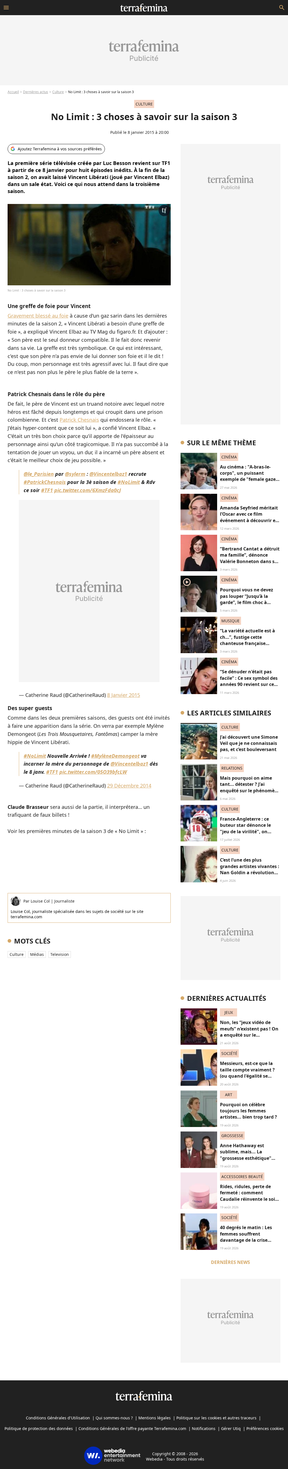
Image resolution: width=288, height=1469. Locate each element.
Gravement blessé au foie (38, 315)
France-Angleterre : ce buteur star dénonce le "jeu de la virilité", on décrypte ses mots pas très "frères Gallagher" (249, 831)
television (59, 954)
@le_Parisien (39, 473)
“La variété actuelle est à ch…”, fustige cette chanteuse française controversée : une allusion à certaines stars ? (250, 643)
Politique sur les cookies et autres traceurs (216, 1417)
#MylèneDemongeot (115, 755)
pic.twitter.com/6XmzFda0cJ (87, 490)
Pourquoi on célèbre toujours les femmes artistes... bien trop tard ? (248, 1110)
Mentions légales (154, 1417)
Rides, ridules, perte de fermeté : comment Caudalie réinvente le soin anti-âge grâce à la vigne (249, 1195)
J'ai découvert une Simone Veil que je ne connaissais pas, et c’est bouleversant (249, 743)
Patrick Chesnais (79, 419)
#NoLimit (129, 482)
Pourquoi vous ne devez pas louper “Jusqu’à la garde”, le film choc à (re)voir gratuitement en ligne (247, 602)
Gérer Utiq (231, 1428)
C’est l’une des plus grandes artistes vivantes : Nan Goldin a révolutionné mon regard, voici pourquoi (250, 872)
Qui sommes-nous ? (114, 1417)
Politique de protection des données (38, 1428)
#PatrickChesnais (45, 482)
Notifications (203, 1428)
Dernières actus (35, 91)
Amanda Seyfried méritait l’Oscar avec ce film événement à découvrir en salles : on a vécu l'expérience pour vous (249, 520)
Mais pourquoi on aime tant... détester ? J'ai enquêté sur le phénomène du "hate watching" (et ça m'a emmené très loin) (250, 790)
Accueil (13, 91)
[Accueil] (143, 8)
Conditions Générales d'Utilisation (58, 1417)
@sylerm (75, 473)
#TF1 (47, 490)
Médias (37, 954)
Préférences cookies (265, 1428)
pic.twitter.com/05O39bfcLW (93, 771)
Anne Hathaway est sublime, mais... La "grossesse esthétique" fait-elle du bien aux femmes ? (245, 1158)
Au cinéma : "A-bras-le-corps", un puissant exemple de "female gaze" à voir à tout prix (249, 476)
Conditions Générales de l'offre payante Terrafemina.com (132, 1428)
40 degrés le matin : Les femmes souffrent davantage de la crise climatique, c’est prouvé (246, 1236)
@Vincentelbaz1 (108, 473)
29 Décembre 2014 (129, 785)
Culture (58, 91)
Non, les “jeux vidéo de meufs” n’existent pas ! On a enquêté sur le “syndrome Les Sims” (249, 1031)
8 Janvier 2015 (123, 695)
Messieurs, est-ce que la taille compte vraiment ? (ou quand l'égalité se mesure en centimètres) (247, 1072)
